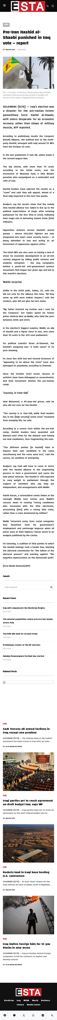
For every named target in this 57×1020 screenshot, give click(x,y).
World (35, 1000)
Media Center (33, 1004)
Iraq (6, 24)
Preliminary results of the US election (21, 645)
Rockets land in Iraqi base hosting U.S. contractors (26, 874)
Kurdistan (9, 1000)
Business (45, 1000)
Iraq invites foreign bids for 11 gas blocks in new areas (26, 946)
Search (51, 587)
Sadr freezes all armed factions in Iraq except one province (26, 731)
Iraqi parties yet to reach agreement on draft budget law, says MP (28, 803)
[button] (4, 6)
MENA (26, 1000)
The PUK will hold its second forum (20, 634)
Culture (20, 1004)
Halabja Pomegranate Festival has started (23, 656)
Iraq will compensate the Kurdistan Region (24, 608)
